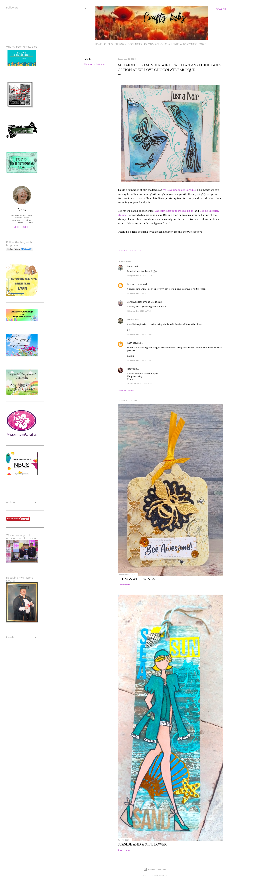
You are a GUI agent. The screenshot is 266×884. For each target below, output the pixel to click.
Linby (22, 209)
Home (98, 44)
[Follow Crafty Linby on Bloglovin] (19, 250)
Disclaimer (135, 44)
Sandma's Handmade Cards (142, 302)
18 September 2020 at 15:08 (139, 334)
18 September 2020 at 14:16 (139, 311)
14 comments (124, 584)
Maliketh (163, 875)
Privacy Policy (153, 44)
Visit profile (22, 227)
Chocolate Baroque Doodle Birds (174, 210)
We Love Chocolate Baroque (179, 189)
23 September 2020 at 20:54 (140, 383)
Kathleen (132, 342)
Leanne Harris (134, 284)
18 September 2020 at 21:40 (139, 360)
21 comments (124, 850)
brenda (131, 319)
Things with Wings (136, 579)
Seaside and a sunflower (142, 844)
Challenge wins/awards (181, 44)
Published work (115, 44)
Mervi (130, 266)
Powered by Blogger (157, 869)
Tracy (130, 369)
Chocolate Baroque (94, 64)
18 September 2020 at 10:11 (139, 293)
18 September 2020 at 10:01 (139, 275)
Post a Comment (126, 390)
